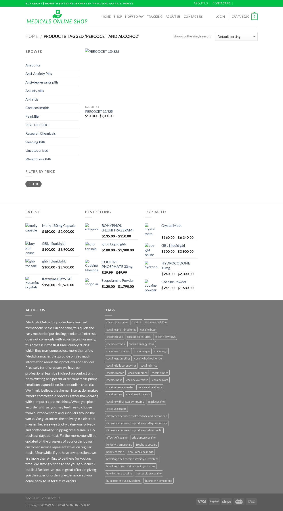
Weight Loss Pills (38, 159)
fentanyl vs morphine (119, 444)
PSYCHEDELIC (37, 125)
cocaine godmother (118, 358)
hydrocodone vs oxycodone (123, 480)
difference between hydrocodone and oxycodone (136, 416)
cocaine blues (114, 336)
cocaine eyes (142, 351)
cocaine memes (137, 373)
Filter (33, 184)
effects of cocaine (117, 437)
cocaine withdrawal (138, 394)
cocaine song (114, 394)
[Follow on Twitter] (251, 3)
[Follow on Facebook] (242, 3)
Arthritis (31, 99)
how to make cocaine (119, 473)
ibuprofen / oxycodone (158, 480)
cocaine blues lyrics (139, 336)
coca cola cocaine (117, 322)
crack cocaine (156, 401)
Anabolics (33, 65)
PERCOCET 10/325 (99, 111)
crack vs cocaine (116, 408)
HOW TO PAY (134, 16)
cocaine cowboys (165, 336)
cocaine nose (114, 380)
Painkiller (32, 116)
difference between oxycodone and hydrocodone (136, 423)
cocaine (136, 322)
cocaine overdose (137, 380)
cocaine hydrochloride (148, 358)
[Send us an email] (255, 3)
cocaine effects (115, 344)
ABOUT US (201, 3)
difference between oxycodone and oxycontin (134, 430)
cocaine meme (115, 373)
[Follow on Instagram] (247, 3)
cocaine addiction (156, 322)
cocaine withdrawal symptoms (125, 401)
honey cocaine (115, 452)
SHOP (118, 16)
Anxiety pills (34, 90)
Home (106, 16)
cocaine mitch (159, 373)
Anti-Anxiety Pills (38, 73)
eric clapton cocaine (144, 437)
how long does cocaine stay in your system (132, 459)
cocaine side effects (150, 387)
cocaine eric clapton (118, 351)
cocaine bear (148, 329)
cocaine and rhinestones (121, 329)
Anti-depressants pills (41, 82)
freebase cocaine (146, 444)
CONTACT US (221, 3)
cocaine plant (160, 380)
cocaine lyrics (148, 365)
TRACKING (155, 16)
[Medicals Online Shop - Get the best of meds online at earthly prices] (56, 16)
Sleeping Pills (35, 142)
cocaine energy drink (142, 344)
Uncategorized (36, 150)
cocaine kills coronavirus (121, 365)
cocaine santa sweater (120, 387)
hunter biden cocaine (149, 473)
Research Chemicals (40, 133)
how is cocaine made (140, 452)
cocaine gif (160, 351)
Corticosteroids (37, 107)
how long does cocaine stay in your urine (130, 466)
